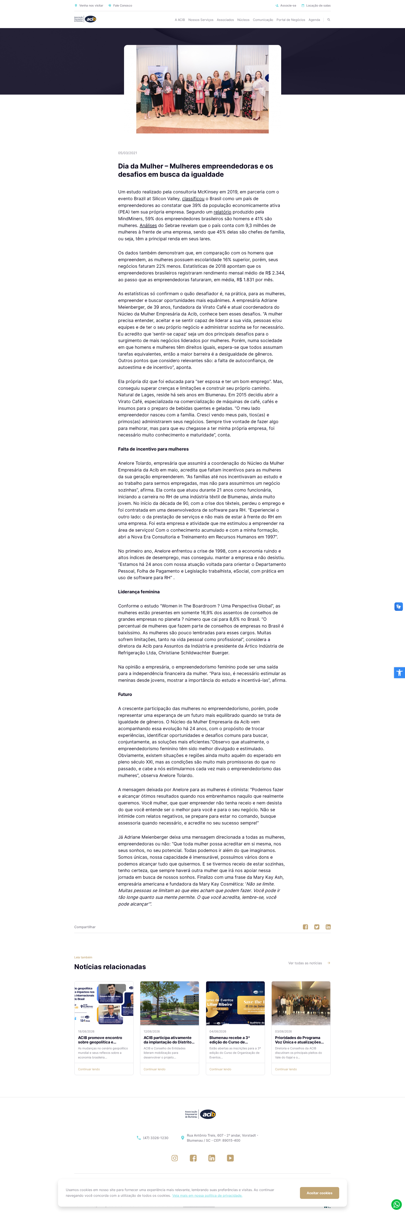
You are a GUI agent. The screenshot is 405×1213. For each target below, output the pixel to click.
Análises (148, 225)
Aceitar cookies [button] (319, 1193)
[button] (399, 672)
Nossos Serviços (200, 20)
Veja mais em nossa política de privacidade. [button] (207, 1195)
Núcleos (243, 20)
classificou (193, 198)
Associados (225, 20)
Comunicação (263, 20)
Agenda (314, 20)
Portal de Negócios (291, 20)
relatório (222, 212)
